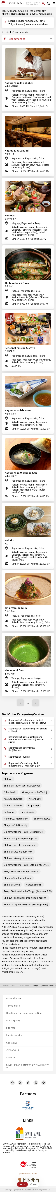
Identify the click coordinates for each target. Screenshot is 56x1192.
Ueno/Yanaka (27, 812)
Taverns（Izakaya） (31, 968)
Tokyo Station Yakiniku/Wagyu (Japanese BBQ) (28, 891)
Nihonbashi (10, 792)
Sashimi (6, 964)
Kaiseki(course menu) (13, 971)
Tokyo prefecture (11, 944)
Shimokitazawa (42, 818)
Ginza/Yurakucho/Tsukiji (34, 792)
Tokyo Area (24, 986)
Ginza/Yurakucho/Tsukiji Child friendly (23, 831)
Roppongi (33, 805)
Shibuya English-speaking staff (20, 845)
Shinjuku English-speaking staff (20, 838)
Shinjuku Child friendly (15, 825)
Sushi (50, 961)
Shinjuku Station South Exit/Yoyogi (22, 785)
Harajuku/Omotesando (16, 818)
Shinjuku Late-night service (18, 851)
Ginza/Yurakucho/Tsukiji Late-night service (26, 864)
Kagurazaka (27, 951)
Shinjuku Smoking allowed (17, 878)
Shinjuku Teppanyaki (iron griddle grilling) (26, 904)
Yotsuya (30, 954)
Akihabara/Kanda (13, 805)
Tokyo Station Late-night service (21, 871)
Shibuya (8, 779)
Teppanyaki (28, 964)
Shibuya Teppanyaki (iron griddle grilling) (25, 897)
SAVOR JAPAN (9, 986)
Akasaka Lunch (34, 884)
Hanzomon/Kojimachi (13, 954)
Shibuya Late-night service (18, 858)
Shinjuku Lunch (12, 884)
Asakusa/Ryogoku (13, 798)
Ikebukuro (9, 812)
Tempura (16, 964)
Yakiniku (15, 968)
